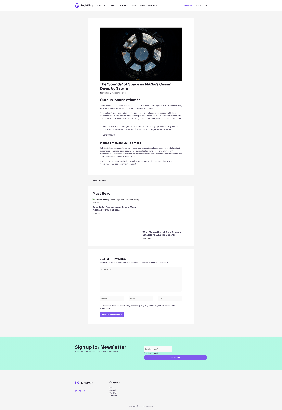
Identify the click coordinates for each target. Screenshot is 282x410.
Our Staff (113, 393)
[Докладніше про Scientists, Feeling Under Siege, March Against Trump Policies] (116, 201)
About (112, 387)
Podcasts (152, 5)
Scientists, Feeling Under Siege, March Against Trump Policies (115, 208)
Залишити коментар (121, 93)
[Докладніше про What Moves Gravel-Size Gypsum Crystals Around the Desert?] (166, 213)
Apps (134, 5)
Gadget (113, 5)
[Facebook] (80, 391)
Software (124, 5)
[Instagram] (76, 391)
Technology (101, 5)
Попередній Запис (97, 180)
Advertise (113, 396)
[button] (188, 5)
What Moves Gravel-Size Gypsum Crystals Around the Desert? (161, 233)
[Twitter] (84, 391)
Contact (112, 390)
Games (142, 5)
